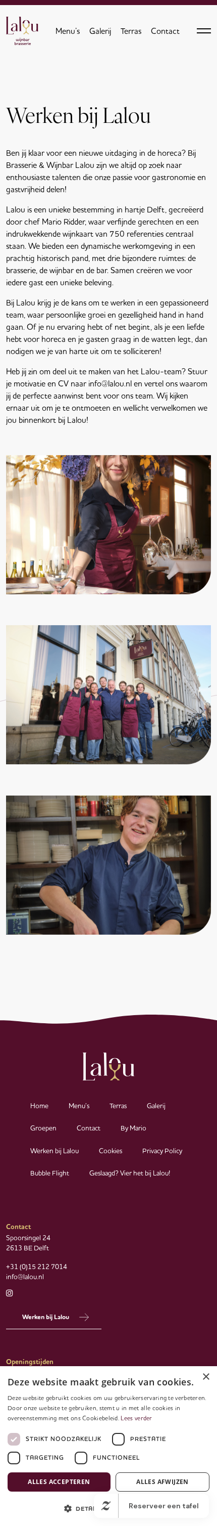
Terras (131, 31)
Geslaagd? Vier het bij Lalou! (129, 1172)
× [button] (205, 1377)
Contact (165, 31)
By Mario (133, 1127)
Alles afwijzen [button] (162, 1481)
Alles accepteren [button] (59, 1481)
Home (39, 1105)
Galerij (100, 31)
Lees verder (136, 1418)
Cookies (110, 1150)
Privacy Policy (162, 1150)
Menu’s (68, 31)
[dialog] (108, 1446)
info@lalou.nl (25, 1276)
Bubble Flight (49, 1172)
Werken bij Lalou (54, 1150)
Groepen (43, 1127)
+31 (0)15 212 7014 (36, 1266)
